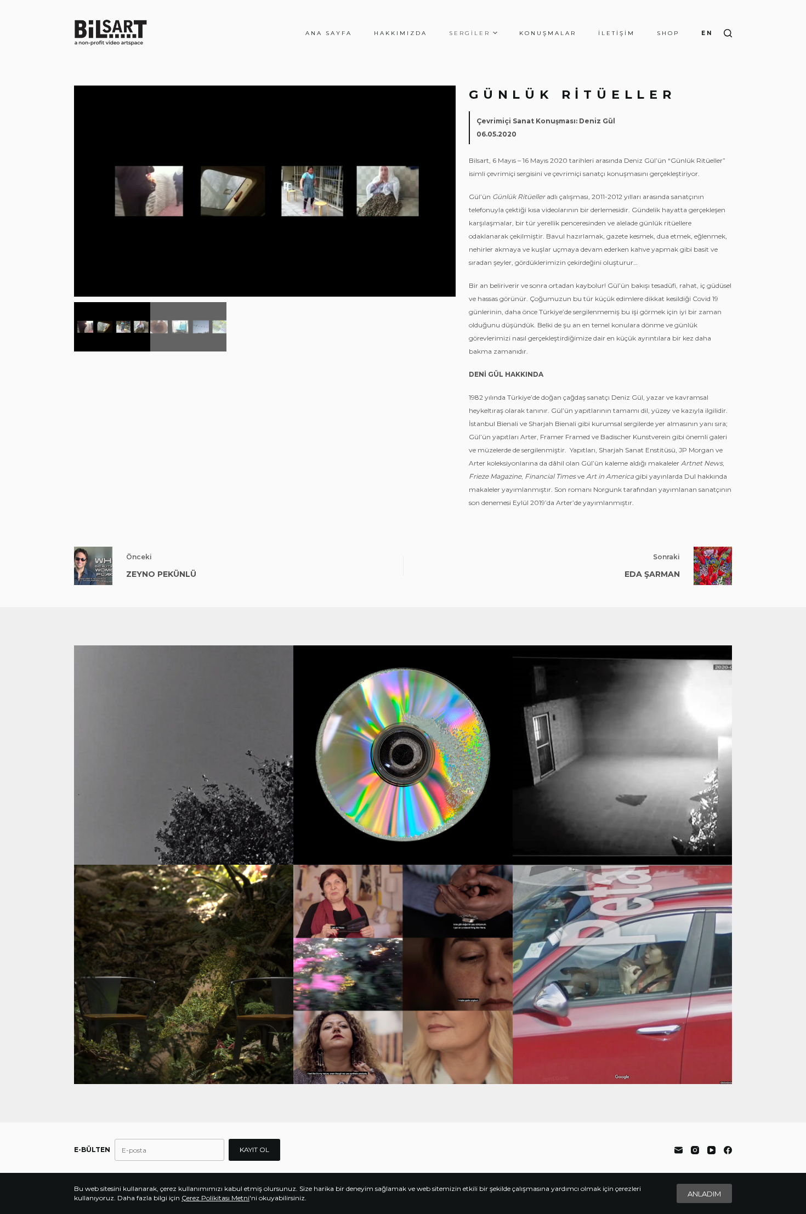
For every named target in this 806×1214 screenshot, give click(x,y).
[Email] (678, 1150)
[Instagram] (695, 1150)
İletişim (616, 33)
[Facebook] (728, 1150)
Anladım (704, 1193)
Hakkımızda (400, 33)
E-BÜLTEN (92, 1149)
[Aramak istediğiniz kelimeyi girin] (728, 33)
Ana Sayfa (328, 33)
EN (707, 33)
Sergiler (469, 33)
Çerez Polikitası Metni (215, 1198)
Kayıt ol (254, 1149)
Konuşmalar (547, 33)
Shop (668, 33)
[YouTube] (711, 1150)
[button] (443, 191)
